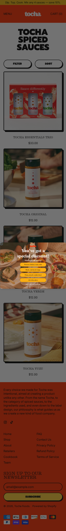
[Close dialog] (1, 244)
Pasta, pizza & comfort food (33, 275)
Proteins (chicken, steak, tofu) (33, 264)
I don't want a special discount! (33, 284)
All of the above (33, 280)
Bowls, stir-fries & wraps (33, 270)
